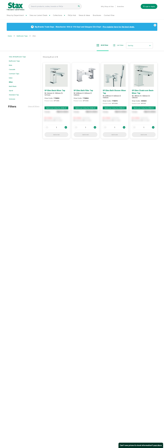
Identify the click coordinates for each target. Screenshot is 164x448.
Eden (10, 78)
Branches (120, 6)
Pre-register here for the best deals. (119, 27)
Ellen (11, 82)
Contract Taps (14, 74)
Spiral (11, 90)
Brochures (97, 15)
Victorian (12, 99)
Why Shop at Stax (107, 6)
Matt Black (12, 86)
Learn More (157, 445)
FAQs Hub (72, 15)
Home (10, 36)
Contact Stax (109, 15)
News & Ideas (84, 15)
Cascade (12, 69)
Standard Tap (14, 95)
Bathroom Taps (22, 36)
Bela (10, 65)
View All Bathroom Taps (17, 57)
